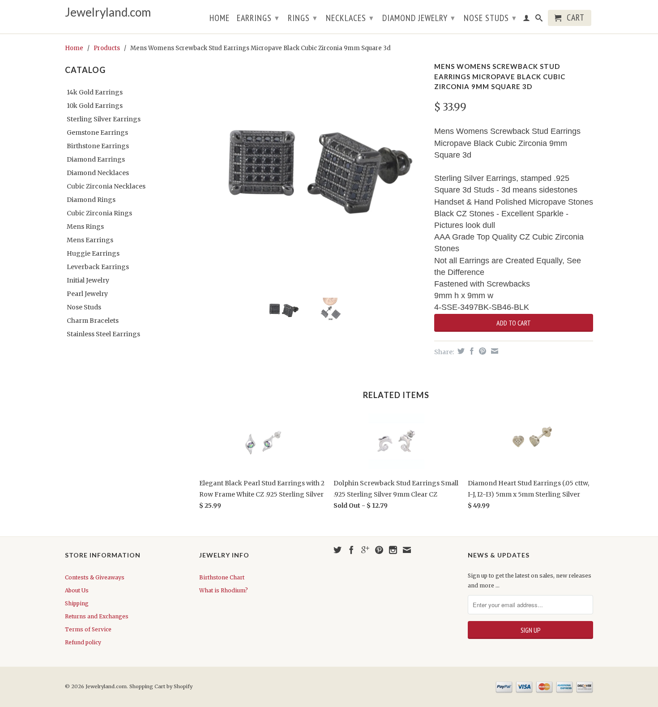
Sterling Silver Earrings (104, 119)
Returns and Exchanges (96, 616)
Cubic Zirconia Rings (99, 213)
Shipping (77, 603)
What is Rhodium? (223, 590)
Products (107, 48)
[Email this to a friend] (493, 351)
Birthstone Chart (221, 577)
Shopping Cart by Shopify (160, 686)
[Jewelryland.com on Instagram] (393, 550)
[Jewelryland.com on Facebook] (351, 550)
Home (219, 19)
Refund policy (83, 642)
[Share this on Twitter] (460, 351)
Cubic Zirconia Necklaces (106, 186)
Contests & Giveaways (94, 577)
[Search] (539, 19)
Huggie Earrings (93, 253)
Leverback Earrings (98, 267)
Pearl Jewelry (87, 294)
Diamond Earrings (96, 159)
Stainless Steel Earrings (103, 334)
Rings (302, 18)
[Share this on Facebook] (470, 351)
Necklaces (350, 18)
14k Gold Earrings (95, 92)
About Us (77, 590)
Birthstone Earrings (98, 146)
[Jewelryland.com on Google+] (365, 550)
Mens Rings (85, 227)
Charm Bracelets (93, 321)
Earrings (258, 18)
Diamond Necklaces (98, 173)
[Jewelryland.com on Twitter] (337, 550)
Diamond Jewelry (418, 18)
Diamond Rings (91, 200)
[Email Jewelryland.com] (407, 550)
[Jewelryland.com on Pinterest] (379, 550)
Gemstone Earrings (97, 133)
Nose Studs (490, 18)
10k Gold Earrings (95, 106)
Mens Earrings (90, 240)
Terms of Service (88, 629)
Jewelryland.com (108, 12)
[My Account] (526, 19)
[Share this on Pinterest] (481, 351)
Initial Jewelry (88, 280)
